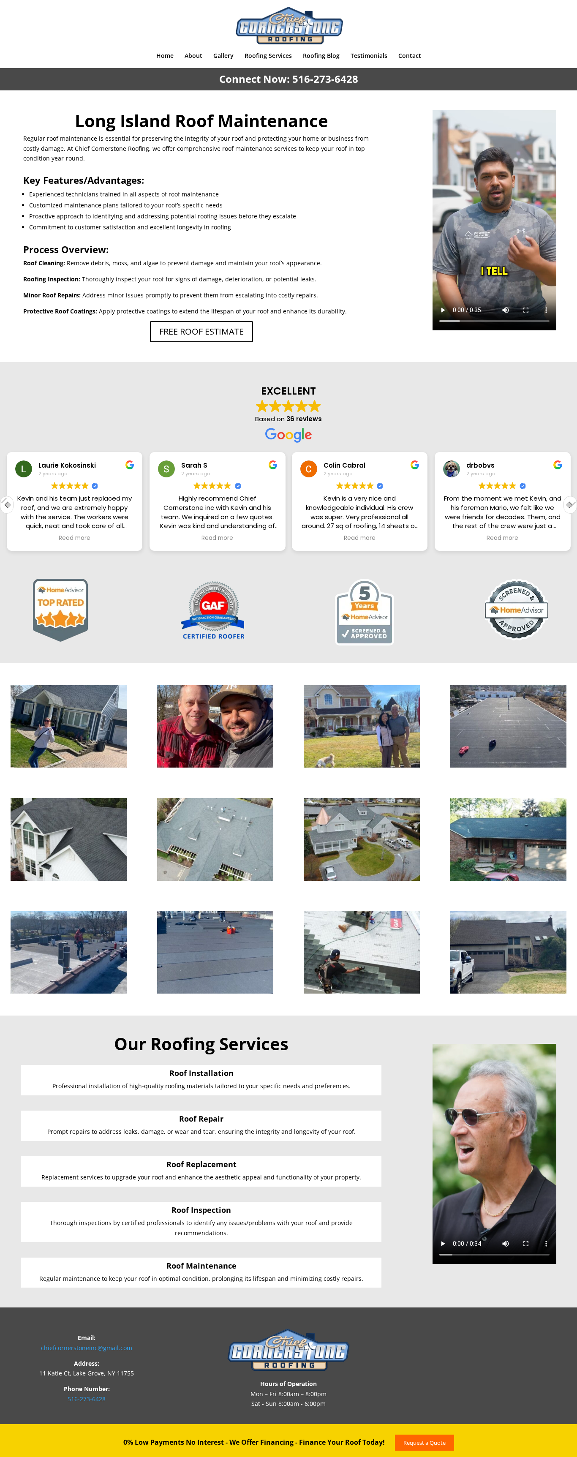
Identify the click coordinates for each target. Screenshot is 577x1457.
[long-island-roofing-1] (69, 765)
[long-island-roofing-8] (508, 878)
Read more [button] (74, 538)
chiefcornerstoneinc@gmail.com (86, 1348)
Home (165, 56)
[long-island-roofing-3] (362, 765)
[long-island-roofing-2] (215, 765)
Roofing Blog (321, 56)
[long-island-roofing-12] (508, 991)
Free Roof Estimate (201, 331)
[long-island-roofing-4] (508, 765)
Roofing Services (268, 56)
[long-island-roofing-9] (69, 991)
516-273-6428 (325, 79)
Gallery (223, 56)
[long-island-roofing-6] (215, 878)
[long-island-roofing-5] (69, 878)
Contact (409, 56)
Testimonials (369, 56)
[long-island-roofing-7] (362, 878)
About (193, 56)
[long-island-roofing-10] (215, 991)
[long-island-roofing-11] (362, 991)
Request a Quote (424, 1442)
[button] (570, 504)
